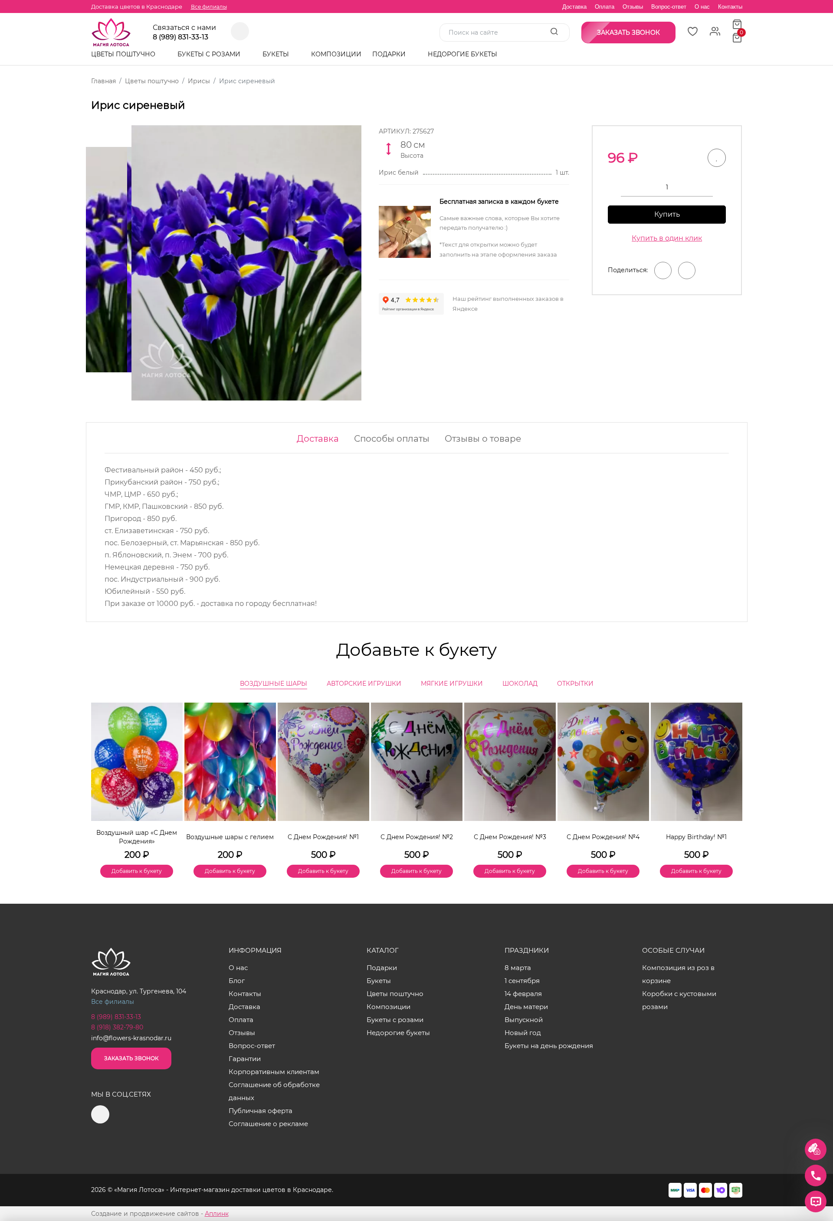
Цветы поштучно (124, 54)
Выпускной (524, 1020)
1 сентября (522, 981)
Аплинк (217, 1214)
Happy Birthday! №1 (696, 837)
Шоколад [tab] (520, 683)
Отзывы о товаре (483, 438)
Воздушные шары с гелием (230, 837)
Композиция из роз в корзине (678, 974)
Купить (667, 214)
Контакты (730, 6)
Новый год (523, 1033)
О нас (702, 6)
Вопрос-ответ (668, 6)
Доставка (574, 6)
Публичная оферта (260, 1111)
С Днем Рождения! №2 (416, 837)
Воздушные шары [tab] (273, 683)
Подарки (389, 54)
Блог (237, 981)
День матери (526, 1007)
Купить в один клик (667, 238)
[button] (731, 775)
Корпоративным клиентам (274, 1072)
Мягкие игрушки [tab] (452, 683)
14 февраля (523, 994)
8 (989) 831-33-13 (180, 37)
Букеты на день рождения (549, 1046)
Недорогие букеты (462, 54)
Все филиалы (209, 6)
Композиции (336, 54)
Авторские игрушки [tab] (364, 683)
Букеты (276, 54)
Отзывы (633, 6)
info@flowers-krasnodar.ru (131, 1038)
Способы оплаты (392, 438)
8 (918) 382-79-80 (117, 1027)
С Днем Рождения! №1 (323, 837)
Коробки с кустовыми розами (679, 1000)
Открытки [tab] (575, 683)
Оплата (604, 6)
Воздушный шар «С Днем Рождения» (136, 837)
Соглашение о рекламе (268, 1124)
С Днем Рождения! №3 (510, 837)
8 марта (518, 968)
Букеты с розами (209, 54)
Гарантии (245, 1059)
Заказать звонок (131, 1058)
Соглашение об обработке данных (274, 1091)
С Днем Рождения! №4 (603, 837)
